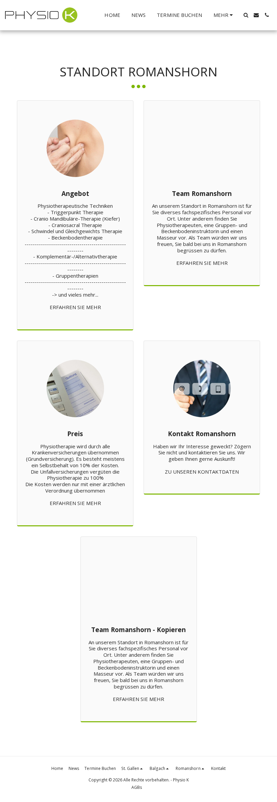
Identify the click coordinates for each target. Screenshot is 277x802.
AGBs (136, 787)
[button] (246, 15)
